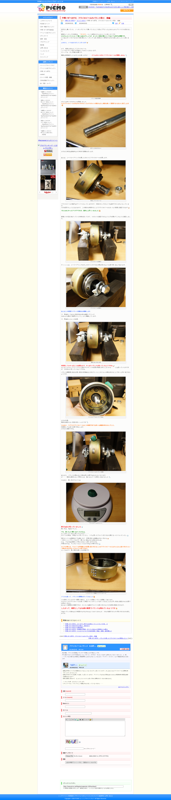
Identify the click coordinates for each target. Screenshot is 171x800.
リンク (118, 1)
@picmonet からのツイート (48, 140)
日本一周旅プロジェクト (47, 26)
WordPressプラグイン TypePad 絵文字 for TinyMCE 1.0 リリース (48, 94)
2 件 (116, 23)
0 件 (123, 23)
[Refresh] (80, 742)
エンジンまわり (81, 20)
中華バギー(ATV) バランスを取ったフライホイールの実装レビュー (108, 638)
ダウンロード (44, 36)
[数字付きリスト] (82, 719)
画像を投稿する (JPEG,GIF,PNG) (98, 756)
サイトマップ (129, 1)
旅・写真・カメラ (45, 83)
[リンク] (75, 719)
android (42, 74)
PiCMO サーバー (45, 24)
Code (86, 719)
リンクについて (44, 51)
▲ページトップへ (123, 687)
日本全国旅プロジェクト (47, 80)
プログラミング (44, 42)
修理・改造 (43, 39)
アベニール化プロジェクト (48, 33)
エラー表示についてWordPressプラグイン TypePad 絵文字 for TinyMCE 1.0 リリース (48, 124)
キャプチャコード (89, 748)
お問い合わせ (111, 1)
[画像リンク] (78, 719)
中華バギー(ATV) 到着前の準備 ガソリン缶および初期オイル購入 (86, 629)
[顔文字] (91, 719)
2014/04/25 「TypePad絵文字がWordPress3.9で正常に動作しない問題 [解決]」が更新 (111, 7)
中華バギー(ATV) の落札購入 (74, 627)
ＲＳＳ (123, 1)
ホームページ (101, 646)
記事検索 (107, 4)
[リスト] (80, 719)
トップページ (62, 796)
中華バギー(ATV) (70, 20)
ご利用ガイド (96, 1)
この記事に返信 (124, 649)
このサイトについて (46, 20)
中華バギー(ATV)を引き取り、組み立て (77, 625)
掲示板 (42, 45)
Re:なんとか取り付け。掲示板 (47, 132)
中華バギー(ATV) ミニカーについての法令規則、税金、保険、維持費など (88, 631)
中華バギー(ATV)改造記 (47, 30)
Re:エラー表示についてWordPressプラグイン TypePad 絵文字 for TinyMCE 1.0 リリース (48, 104)
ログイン (103, 1)
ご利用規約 (70, 796)
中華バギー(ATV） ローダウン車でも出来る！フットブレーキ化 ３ (86, 624)
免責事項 (101, 796)
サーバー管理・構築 (46, 77)
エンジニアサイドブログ (47, 65)
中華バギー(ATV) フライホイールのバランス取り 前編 (80, 636)
